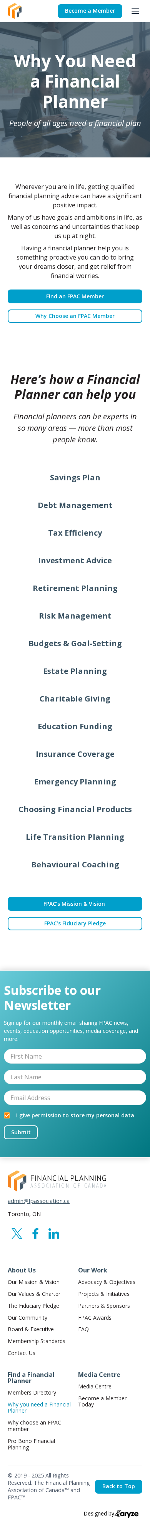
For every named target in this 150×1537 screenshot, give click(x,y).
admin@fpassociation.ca (39, 1201)
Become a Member (90, 10)
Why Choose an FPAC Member (75, 315)
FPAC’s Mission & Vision (75, 903)
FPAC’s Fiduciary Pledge (75, 923)
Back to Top (118, 1486)
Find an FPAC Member (75, 296)
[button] (135, 11)
